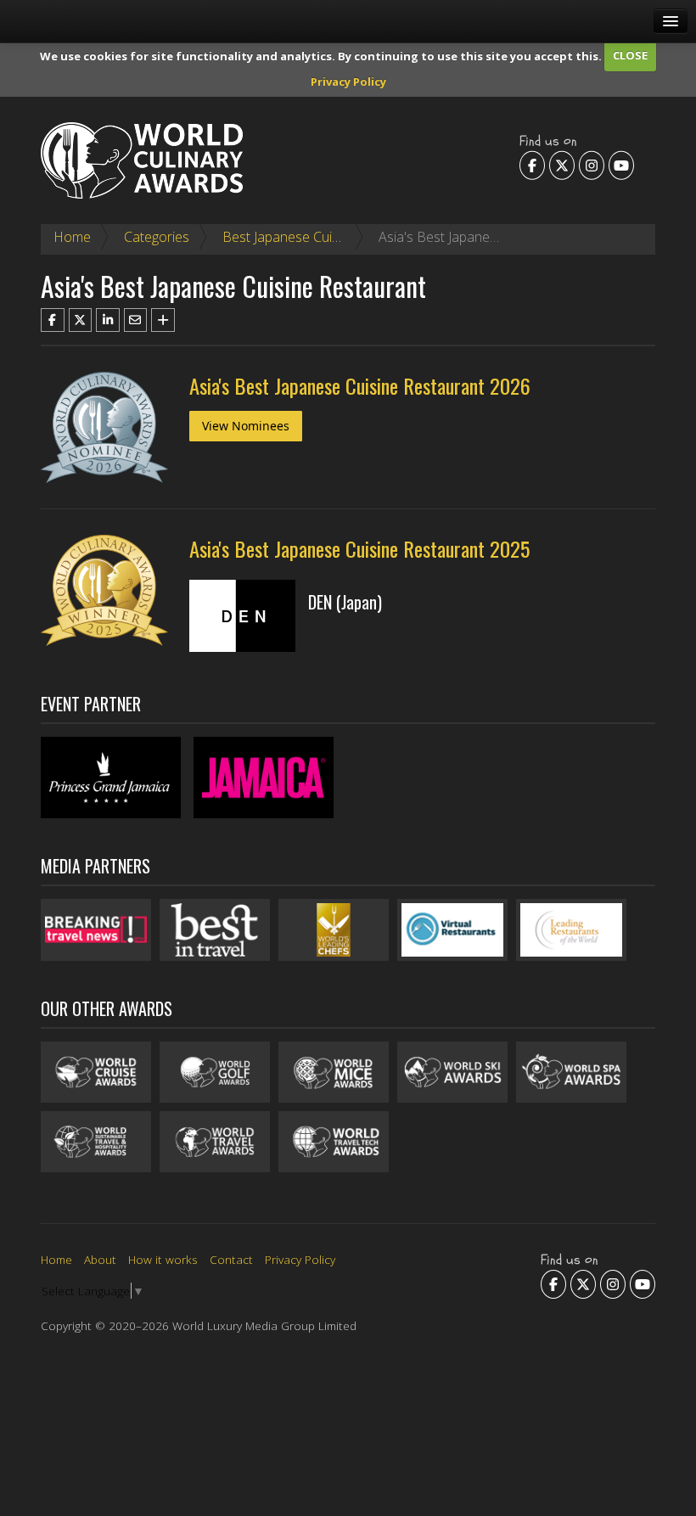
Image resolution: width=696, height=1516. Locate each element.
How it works (163, 1259)
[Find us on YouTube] (621, 164)
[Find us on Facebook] (532, 164)
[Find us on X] (562, 164)
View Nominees (245, 426)
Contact (231, 1259)
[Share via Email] (136, 320)
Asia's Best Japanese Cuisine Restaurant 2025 (359, 548)
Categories (156, 236)
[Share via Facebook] (53, 320)
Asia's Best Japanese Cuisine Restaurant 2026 (359, 385)
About (100, 1259)
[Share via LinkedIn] (108, 320)
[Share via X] (81, 320)
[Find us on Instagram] (591, 164)
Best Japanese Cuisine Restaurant (324, 236)
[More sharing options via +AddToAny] (163, 320)
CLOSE (630, 55)
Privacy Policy (348, 81)
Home (72, 236)
